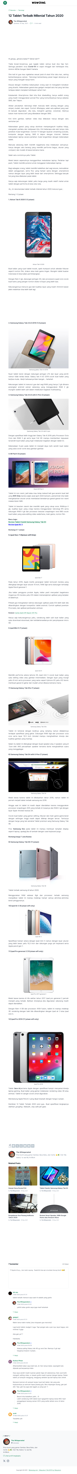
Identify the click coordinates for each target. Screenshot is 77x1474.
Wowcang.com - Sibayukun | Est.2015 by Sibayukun (45, 1470)
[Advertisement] (38, 40)
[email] (32, 1146)
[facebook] (13, 1146)
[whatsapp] (21, 1146)
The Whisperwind (23, 1302)
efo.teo (15, 1292)
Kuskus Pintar (18, 1361)
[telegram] (25, 1146)
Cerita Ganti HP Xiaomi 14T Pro (26, 613)
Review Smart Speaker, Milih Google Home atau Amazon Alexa (53, 1216)
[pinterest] (29, 1146)
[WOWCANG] (39, 2)
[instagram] (8, 1461)
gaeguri (15, 1317)
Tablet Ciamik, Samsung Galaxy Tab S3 (54, 1188)
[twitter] (17, 1146)
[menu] (5, 3)
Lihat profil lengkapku (13, 1456)
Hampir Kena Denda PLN (17, 1188)
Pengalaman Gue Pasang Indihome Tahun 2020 (21, 1216)
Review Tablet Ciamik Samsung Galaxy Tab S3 (27, 522)
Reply (16, 1312)
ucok (14, 1413)
